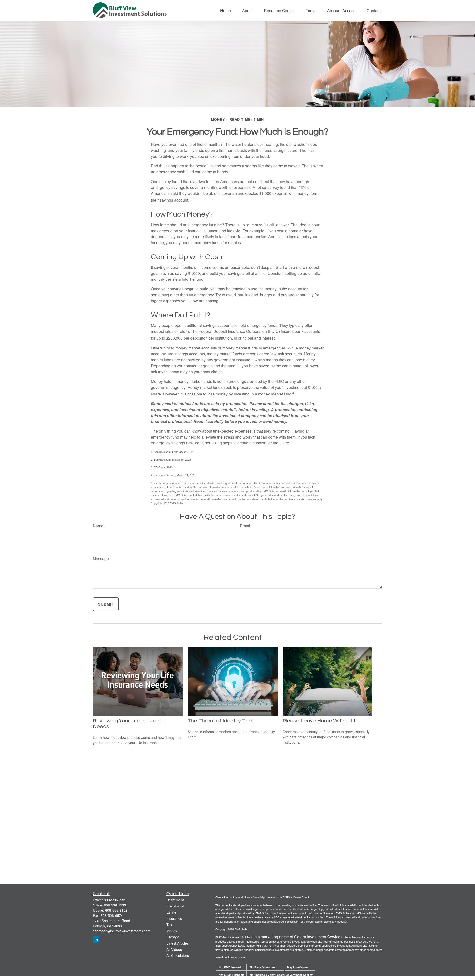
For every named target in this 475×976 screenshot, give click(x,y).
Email (245, 526)
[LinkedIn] (96, 939)
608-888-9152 (116, 910)
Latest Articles (177, 943)
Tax (169, 924)
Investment (175, 906)
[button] (225, 10)
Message (101, 558)
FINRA (260, 945)
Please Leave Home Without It (320, 721)
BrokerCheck (301, 897)
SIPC (268, 945)
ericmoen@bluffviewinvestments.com (122, 931)
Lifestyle (172, 936)
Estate (171, 912)
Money (171, 930)
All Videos (174, 949)
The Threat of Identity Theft (222, 721)
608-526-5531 (115, 899)
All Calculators (177, 955)
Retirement (175, 899)
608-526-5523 (115, 905)
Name (98, 526)
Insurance (174, 918)
